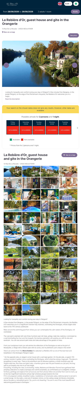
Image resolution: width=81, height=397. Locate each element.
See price (73, 35)
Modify (75, 12)
